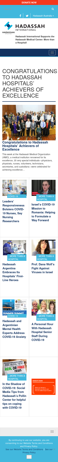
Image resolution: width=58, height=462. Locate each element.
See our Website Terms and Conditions (24, 449)
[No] (54, 449)
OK (29, 457)
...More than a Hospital (45, 198)
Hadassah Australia (43, 15)
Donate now (29, 2)
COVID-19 (13, 196)
